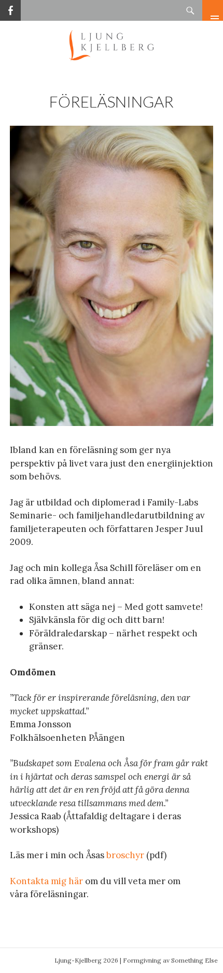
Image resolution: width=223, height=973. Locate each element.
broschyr (125, 855)
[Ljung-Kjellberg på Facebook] (10, 6)
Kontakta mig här (46, 881)
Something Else (194, 960)
